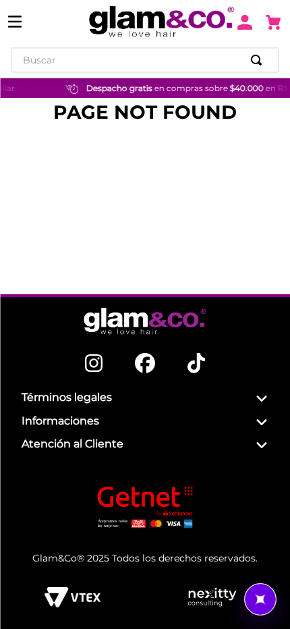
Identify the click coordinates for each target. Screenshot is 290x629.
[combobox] (145, 60)
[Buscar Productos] (259, 60)
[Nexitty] (212, 597)
